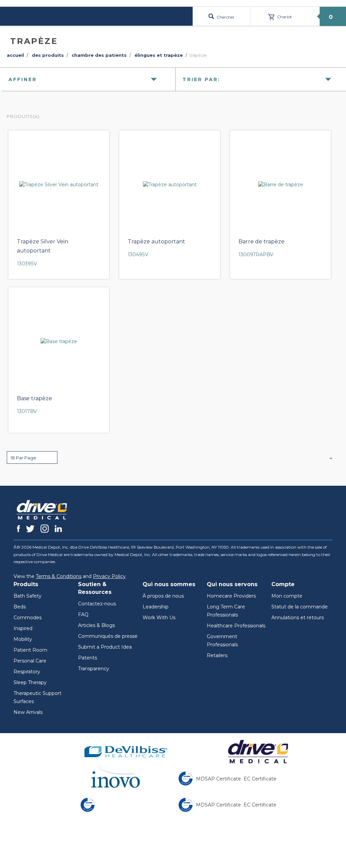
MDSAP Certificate (218, 779)
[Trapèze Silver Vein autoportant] (59, 184)
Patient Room (30, 650)
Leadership (156, 607)
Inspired (23, 628)
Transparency (93, 669)
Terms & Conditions (58, 576)
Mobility (23, 639)
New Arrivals (28, 712)
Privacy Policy (109, 576)
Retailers (217, 655)
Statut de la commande (299, 607)
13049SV (138, 254)
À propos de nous (163, 596)
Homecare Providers (231, 596)
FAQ (83, 614)
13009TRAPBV (256, 254)
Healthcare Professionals (236, 626)
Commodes (28, 618)
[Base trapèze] (59, 341)
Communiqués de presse (108, 636)
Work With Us (159, 618)
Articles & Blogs (96, 625)
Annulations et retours (297, 618)
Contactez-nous (97, 604)
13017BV (27, 411)
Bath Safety (28, 596)
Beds (20, 607)
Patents (87, 658)
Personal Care (30, 661)
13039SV (27, 264)
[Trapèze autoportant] (170, 184)
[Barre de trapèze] (280, 184)
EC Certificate (260, 779)
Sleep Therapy (30, 682)
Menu (26, 16)
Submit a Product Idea (105, 647)
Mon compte (286, 596)
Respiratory (27, 672)
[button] (32, 457)
